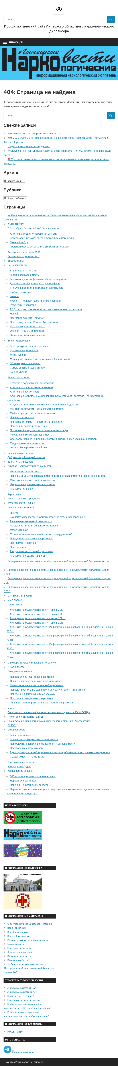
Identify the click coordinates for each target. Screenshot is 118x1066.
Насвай (14, 313)
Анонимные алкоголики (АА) (24, 252)
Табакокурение (18, 371)
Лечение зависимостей (21, 507)
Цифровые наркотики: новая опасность (32, 484)
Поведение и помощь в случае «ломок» (32, 693)
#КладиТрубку (16, 223)
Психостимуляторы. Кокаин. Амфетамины (34, 322)
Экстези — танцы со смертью (27, 330)
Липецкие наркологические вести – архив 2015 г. (37, 622)
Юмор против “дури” (19, 766)
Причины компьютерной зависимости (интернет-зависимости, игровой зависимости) (58, 475)
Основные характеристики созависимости (34, 739)
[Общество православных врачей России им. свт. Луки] (23, 908)
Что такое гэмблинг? (21, 488)
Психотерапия (18, 547)
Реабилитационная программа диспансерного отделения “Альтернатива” (49, 720)
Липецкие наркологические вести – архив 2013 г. (37, 614)
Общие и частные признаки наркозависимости (36, 681)
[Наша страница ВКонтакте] (22, 1052)
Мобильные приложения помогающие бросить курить (40, 359)
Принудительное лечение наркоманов (31, 538)
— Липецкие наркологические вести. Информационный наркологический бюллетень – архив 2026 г (29, 968)
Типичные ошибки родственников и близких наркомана (41, 702)
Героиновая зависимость (24, 274)
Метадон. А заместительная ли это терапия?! (35, 525)
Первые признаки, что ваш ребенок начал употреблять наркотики (47, 689)
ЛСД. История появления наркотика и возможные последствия (46, 309)
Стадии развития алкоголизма (27, 443)
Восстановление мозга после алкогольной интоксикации (42, 238)
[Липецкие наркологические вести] (23, 838)
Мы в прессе (15, 599)
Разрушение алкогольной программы (31, 551)
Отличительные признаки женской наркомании (36, 685)
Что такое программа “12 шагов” (28, 555)
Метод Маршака (19, 529)
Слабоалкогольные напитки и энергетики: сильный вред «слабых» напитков (53, 438)
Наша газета (15, 604)
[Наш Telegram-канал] (8, 1052)
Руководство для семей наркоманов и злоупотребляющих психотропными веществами (60, 752)
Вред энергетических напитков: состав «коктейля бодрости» (44, 404)
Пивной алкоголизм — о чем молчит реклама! (36, 421)
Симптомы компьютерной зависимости (32, 480)
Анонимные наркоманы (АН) (24, 256)
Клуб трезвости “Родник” (21, 502)
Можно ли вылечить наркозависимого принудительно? (41, 534)
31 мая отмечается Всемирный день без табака (34, 133)
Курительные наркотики (23, 304)
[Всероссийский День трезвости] (23, 823)
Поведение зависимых (21, 671)
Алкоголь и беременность (24, 391)
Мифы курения (18, 354)
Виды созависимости (22, 735)
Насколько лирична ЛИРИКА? (27, 317)
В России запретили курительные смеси (32, 776)
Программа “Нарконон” (23, 542)
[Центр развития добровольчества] (23, 856)
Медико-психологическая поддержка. (29, 146)
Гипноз (14, 512)
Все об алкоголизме (19, 377)
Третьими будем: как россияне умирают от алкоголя (39, 246)
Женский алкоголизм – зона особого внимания (36, 408)
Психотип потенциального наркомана (31, 698)
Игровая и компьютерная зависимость (29, 465)
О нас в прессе (16, 666)
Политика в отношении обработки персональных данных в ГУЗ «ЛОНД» (49, 712)
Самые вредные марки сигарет (28, 367)
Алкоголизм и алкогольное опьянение (31, 387)
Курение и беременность (24, 350)
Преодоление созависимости (26, 748)
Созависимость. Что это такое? (27, 756)
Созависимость (16, 729)
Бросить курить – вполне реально (29, 346)
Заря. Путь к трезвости (20, 461)
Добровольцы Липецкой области (26, 457)
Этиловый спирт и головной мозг (29, 447)
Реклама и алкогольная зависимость (31, 434)
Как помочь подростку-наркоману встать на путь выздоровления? (47, 516)
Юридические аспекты (20, 770)
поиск (11, 708)
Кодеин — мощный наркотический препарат (35, 300)
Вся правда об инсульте (21, 453)
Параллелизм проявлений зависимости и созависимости (42, 743)
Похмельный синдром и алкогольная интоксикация (39, 430)
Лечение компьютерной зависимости (31, 521)
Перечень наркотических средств (29, 784)
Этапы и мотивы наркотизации (27, 335)
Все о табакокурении (19, 340)
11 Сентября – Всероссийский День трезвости (33, 228)
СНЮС (12, 725)
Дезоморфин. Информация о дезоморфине (35, 283)
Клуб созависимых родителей (24, 498)
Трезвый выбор (19, 242)
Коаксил (14, 296)
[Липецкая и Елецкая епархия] (23, 890)
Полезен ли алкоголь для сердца (28, 426)
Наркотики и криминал (23, 780)
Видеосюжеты (16, 260)
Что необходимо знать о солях (27, 326)
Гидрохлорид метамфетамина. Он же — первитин (38, 279)
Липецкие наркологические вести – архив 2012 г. (37, 609)
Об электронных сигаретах (25, 363)
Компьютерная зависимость (26, 471)
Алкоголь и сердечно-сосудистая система (33, 233)
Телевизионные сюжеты (21, 762)
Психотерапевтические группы (25, 716)
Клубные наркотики (21, 292)
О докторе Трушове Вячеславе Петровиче (32, 662)
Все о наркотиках (17, 265)
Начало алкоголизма (22, 417)
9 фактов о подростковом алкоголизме (32, 383)
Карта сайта (14, 494)
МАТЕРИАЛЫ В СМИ (20, 595)
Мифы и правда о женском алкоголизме (33, 413)
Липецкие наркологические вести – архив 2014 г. (37, 618)
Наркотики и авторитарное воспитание (32, 676)
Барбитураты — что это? (24, 270)
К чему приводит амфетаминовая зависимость (36, 287)
